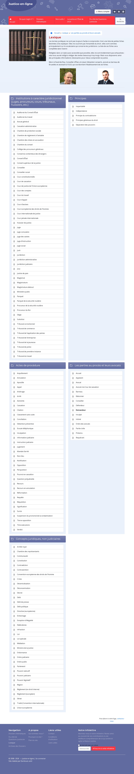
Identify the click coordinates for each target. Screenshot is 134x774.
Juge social (21, 246)
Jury (18, 269)
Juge (19, 227)
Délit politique (22, 606)
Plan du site (33, 740)
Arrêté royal (21, 547)
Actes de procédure (28, 365)
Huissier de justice (24, 223)
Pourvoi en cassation (25, 474)
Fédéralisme (21, 625)
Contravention (22, 570)
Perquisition (22, 470)
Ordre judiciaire (23, 657)
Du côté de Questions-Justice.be (98, 20)
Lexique (65, 33)
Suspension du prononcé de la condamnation (35, 516)
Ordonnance (22, 652)
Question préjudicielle (25, 479)
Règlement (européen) (26, 694)
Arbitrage (21, 392)
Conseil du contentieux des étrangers (31, 154)
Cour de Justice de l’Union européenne (32, 186)
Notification (21, 460)
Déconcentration (23, 588)
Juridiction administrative (27, 259)
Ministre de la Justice (25, 648)
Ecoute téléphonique (25, 428)
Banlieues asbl (26, 761)
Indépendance (81, 111)
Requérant (79, 437)
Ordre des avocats (82, 424)
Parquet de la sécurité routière (29, 301)
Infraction (21, 629)
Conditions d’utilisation (52, 738)
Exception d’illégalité (25, 620)
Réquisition (21, 502)
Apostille (20, 382)
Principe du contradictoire (85, 115)
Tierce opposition (24, 520)
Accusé (78, 373)
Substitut (20, 319)
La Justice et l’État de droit (75, 20)
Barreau (78, 392)
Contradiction (22, 565)
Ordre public (22, 662)
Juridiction (21, 255)
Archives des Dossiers (17, 746)
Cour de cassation (24, 181)
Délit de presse (23, 602)
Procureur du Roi (23, 310)
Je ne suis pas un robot (89, 745)
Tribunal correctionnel (26, 324)
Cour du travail (23, 195)
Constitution (22, 560)
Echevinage (21, 616)
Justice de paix (22, 273)
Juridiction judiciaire (24, 264)
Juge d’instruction (24, 241)
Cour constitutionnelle (26, 177)
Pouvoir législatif (23, 680)
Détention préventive (25, 424)
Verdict (20, 529)
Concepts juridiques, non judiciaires (38, 538)
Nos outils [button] (60, 19)
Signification (22, 506)
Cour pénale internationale (27, 218)
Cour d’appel (22, 200)
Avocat (78, 382)
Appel (19, 387)
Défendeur (79, 405)
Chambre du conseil (25, 144)
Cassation (21, 405)
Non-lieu (20, 456)
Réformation (22, 493)
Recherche (120, 21)
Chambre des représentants (28, 551)
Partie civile (80, 428)
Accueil (12, 22)
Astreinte (20, 401)
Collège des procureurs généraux (30, 149)
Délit (19, 597)
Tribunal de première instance (29, 351)
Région (20, 685)
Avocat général (23, 121)
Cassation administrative (26, 126)
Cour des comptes (24, 190)
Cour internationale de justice (28, 213)
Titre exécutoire (23, 525)
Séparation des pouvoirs (85, 125)
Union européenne (24, 708)
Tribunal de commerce (26, 328)
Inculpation (21, 433)
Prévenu (78, 433)
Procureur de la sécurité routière (30, 305)
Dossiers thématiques (41, 20)
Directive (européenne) (26, 611)
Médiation (21, 643)
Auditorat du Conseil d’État (27, 112)
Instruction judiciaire (25, 442)
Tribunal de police (24, 347)
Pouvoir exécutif (23, 671)
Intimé (78, 419)
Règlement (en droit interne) (28, 689)
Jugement (21, 447)
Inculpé (78, 414)
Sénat (19, 698)
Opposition (21, 465)
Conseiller (21, 167)
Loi (18, 634)
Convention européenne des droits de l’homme (35, 574)
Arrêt (19, 396)
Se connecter (41, 758)
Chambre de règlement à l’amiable (30, 135)
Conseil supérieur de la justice (29, 163)
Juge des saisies (23, 236)
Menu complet (103, 11)
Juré (18, 250)
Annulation (21, 378)
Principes (80, 98)
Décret (19, 593)
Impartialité (80, 106)
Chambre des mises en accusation (30, 140)
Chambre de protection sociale (29, 131)
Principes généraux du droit (86, 120)
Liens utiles (52, 743)
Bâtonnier (79, 396)
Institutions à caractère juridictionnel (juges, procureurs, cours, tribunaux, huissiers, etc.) (36, 101)
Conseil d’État (22, 158)
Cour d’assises (22, 204)
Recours (20, 483)
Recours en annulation (26, 488)
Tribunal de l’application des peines (31, 333)
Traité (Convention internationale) (30, 703)
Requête (20, 497)
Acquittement (22, 373)
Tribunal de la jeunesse (26, 342)
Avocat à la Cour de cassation (87, 387)
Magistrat (21, 278)
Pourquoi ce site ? (35, 737)
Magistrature (22, 282)
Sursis (19, 511)
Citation (20, 410)
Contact (51, 733)
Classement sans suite (26, 414)
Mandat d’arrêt (23, 451)
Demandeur (80, 410)
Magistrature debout (25, 287)
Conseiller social (23, 172)
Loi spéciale (21, 639)
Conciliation (21, 419)
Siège (19, 315)
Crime (19, 579)
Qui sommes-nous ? (36, 733)
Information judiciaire (25, 437)
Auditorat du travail (24, 117)
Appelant (79, 378)
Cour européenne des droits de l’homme (33, 209)
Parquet (20, 296)
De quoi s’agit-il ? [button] (26, 19)
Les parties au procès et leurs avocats (85, 33)
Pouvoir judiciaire (24, 675)
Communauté (22, 556)
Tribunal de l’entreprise (26, 338)
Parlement (21, 666)
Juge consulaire (23, 232)
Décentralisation (23, 583)
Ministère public (23, 292)
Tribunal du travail (24, 356)
